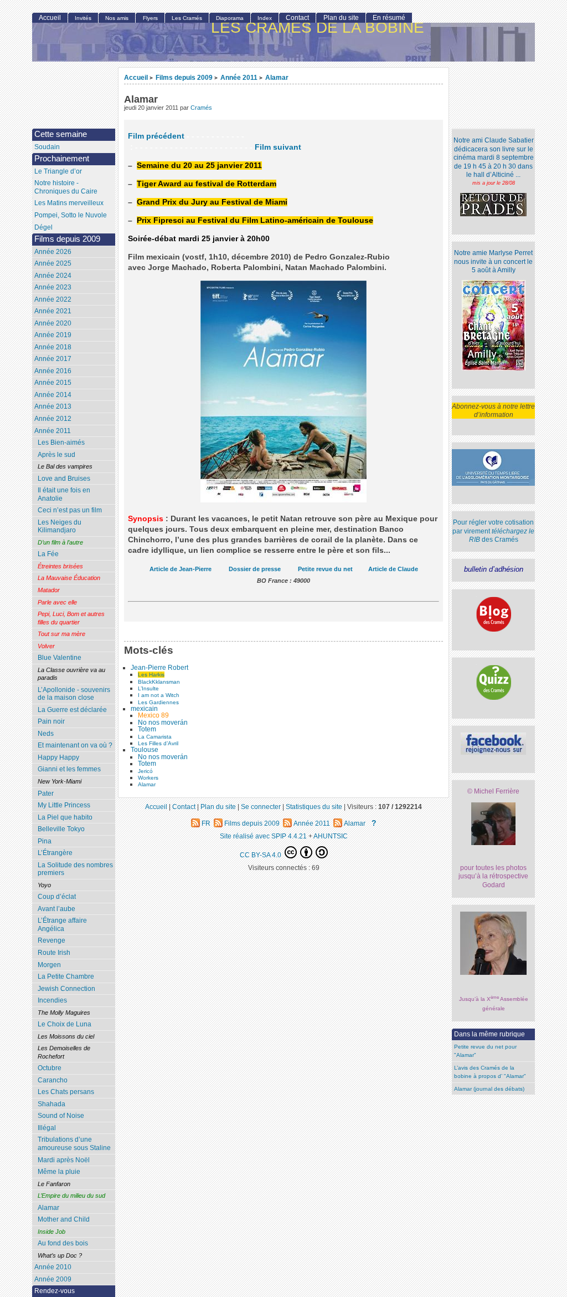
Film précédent (156, 136)
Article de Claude (393, 569)
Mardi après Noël (64, 1160)
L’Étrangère (55, 853)
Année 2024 (52, 275)
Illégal (47, 1128)
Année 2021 (52, 311)
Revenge (51, 940)
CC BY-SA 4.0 (261, 854)
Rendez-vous (54, 1291)
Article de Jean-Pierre (181, 569)
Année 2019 (52, 335)
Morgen (49, 965)
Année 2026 (52, 252)
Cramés (201, 107)
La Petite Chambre (66, 976)
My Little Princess (64, 805)
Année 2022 (52, 299)
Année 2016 (52, 371)
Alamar (276, 77)
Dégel (43, 227)
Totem (147, 729)
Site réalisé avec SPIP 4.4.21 (263, 836)
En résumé (389, 18)
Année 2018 (52, 347)
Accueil (136, 77)
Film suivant (278, 147)
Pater (46, 793)
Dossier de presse (255, 569)
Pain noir (51, 721)
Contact (297, 18)
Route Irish (54, 953)
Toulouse (144, 750)
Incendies (52, 1000)
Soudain (47, 147)
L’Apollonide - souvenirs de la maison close (74, 694)
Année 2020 (52, 323)
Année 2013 (52, 406)
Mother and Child (64, 1219)
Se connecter (261, 806)
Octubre (49, 1068)
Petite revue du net (325, 569)
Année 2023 (52, 287)
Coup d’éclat (57, 897)
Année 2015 (52, 382)
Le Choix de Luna (64, 1024)
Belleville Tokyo (61, 829)
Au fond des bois (63, 1243)
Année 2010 (52, 1267)
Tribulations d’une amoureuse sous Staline (74, 1144)
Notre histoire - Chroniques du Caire (65, 187)
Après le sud (56, 455)
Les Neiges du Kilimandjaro (59, 526)
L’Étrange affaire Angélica (62, 925)
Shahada (51, 1104)
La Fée (48, 554)
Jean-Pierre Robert (159, 668)
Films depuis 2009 (184, 77)
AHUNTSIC (330, 836)
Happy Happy (58, 757)
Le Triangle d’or (58, 171)
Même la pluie (59, 1172)
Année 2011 (238, 77)
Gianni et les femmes (69, 769)
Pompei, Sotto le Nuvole (70, 215)
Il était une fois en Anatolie (64, 494)
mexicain (144, 709)
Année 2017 (52, 359)
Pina (44, 841)
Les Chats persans (66, 1092)
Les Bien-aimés (61, 442)
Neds (46, 733)
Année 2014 (52, 395)
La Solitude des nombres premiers (75, 869)
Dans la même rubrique (489, 1034)
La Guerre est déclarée (72, 710)
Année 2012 (52, 419)
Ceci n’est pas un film (70, 510)
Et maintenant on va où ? (75, 745)
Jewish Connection (66, 989)
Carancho (53, 1080)
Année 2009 (52, 1279)
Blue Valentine (59, 658)
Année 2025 (52, 263)
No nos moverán (163, 722)
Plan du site (341, 18)
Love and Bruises (64, 478)
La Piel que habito (65, 817)
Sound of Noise (61, 1116)
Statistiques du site (314, 806)
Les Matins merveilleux (69, 203)
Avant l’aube (56, 909)
